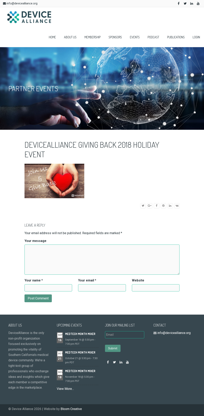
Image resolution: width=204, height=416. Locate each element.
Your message (35, 241)
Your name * (34, 280)
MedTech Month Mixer (80, 334)
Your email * (87, 280)
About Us (70, 37)
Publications (176, 37)
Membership (92, 37)
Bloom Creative (71, 409)
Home (52, 37)
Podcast (153, 37)
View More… (65, 389)
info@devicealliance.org (22, 3)
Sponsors (115, 37)
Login (196, 37)
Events (135, 37)
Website (138, 280)
